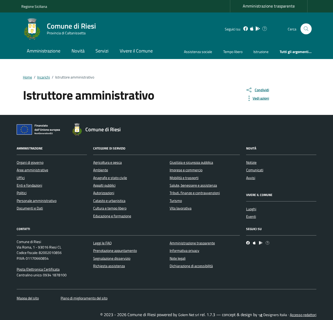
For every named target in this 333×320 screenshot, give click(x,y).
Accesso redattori (303, 315)
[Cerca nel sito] (306, 29)
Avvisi (250, 178)
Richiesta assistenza (109, 266)
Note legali (177, 258)
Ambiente (100, 170)
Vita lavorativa (180, 208)
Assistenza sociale (198, 51)
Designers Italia (274, 315)
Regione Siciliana (34, 6)
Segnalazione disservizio (111, 258)
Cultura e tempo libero (109, 208)
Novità (78, 50)
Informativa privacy (184, 250)
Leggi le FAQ (102, 243)
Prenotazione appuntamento (115, 250)
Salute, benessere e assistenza (193, 185)
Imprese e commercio (186, 170)
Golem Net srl (188, 315)
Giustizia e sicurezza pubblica (191, 162)
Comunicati (254, 170)
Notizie (251, 162)
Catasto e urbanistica (109, 201)
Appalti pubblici (104, 185)
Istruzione (260, 51)
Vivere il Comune (136, 50)
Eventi (251, 216)
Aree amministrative (32, 170)
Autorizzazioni (103, 193)
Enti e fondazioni (29, 185)
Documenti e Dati (30, 208)
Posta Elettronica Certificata (38, 269)
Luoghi (251, 209)
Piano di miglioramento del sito (84, 298)
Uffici (21, 178)
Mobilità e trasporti (184, 178)
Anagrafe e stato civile (110, 178)
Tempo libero (232, 51)
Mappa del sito (28, 298)
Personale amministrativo (36, 201)
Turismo (176, 201)
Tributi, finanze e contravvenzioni (195, 193)
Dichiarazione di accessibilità (191, 266)
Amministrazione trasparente (269, 6)
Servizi (101, 50)
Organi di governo (30, 162)
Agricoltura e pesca (107, 162)
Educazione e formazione (112, 216)
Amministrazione (43, 50)
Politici (22, 193)
